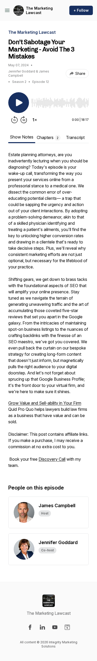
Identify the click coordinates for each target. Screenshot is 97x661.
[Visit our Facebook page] (30, 627)
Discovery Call (52, 459)
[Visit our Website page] (67, 627)
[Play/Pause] (18, 102)
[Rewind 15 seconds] (14, 119)
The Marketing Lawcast (39, 10)
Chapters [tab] (47, 137)
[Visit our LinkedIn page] (42, 627)
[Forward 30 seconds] (23, 119)
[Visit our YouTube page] (54, 627)
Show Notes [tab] (21, 137)
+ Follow (81, 10)
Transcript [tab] (75, 137)
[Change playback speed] (34, 119)
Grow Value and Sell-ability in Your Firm (44, 403)
